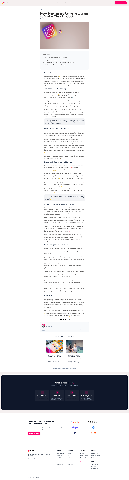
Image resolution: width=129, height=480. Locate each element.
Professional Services (95, 455)
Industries (70, 459)
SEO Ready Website (61, 462)
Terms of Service (94, 464)
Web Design (59, 455)
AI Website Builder (60, 453)
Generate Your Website (121, 2)
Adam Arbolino (49, 324)
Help (69, 455)
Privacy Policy (94, 466)
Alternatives (82, 450)
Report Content (94, 468)
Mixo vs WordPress (83, 457)
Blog (41, 9)
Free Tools (70, 464)
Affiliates (70, 457)
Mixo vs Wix (82, 453)
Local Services (94, 457)
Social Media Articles (46, 9)
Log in (112, 2)
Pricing (69, 453)
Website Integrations (61, 464)
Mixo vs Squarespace (84, 455)
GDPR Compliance (60, 459)
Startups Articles (73, 368)
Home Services (94, 453)
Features (59, 450)
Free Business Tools (64, 381)
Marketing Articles (65, 368)
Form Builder (59, 457)
